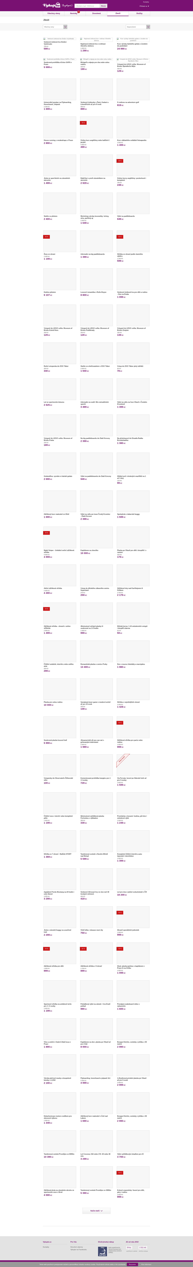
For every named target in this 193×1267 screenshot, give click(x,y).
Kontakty (146, 2)
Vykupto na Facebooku (78, 1249)
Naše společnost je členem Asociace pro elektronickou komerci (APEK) (115, 1250)
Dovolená (96, 13)
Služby (139, 13)
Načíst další (95, 1211)
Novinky (74, 12)
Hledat (103, 6)
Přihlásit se (143, 6)
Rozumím (132, 1264)
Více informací (146, 1264)
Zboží (117, 13)
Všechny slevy (53, 13)
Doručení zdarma (76, 1247)
